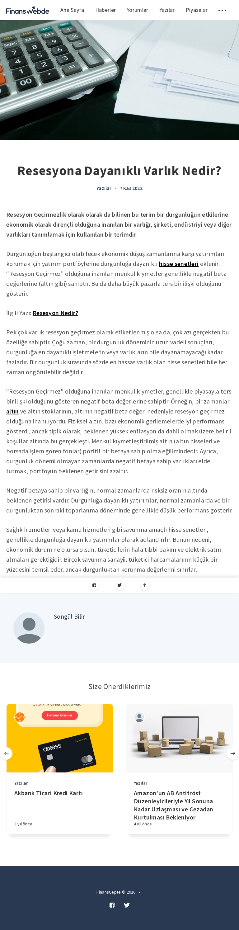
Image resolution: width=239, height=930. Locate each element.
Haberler (105, 9)
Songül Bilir (69, 616)
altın (12, 411)
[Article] (60, 738)
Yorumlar (137, 9)
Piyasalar (197, 9)
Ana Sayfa (72, 9)
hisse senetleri (179, 263)
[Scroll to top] (145, 585)
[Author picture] (29, 628)
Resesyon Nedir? (55, 313)
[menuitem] (27, 10)
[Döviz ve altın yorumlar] (27, 10)
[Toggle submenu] (222, 10)
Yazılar (167, 9)
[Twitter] (119, 585)
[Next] (233, 753)
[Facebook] (94, 585)
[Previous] (6, 753)
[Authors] (19, 717)
